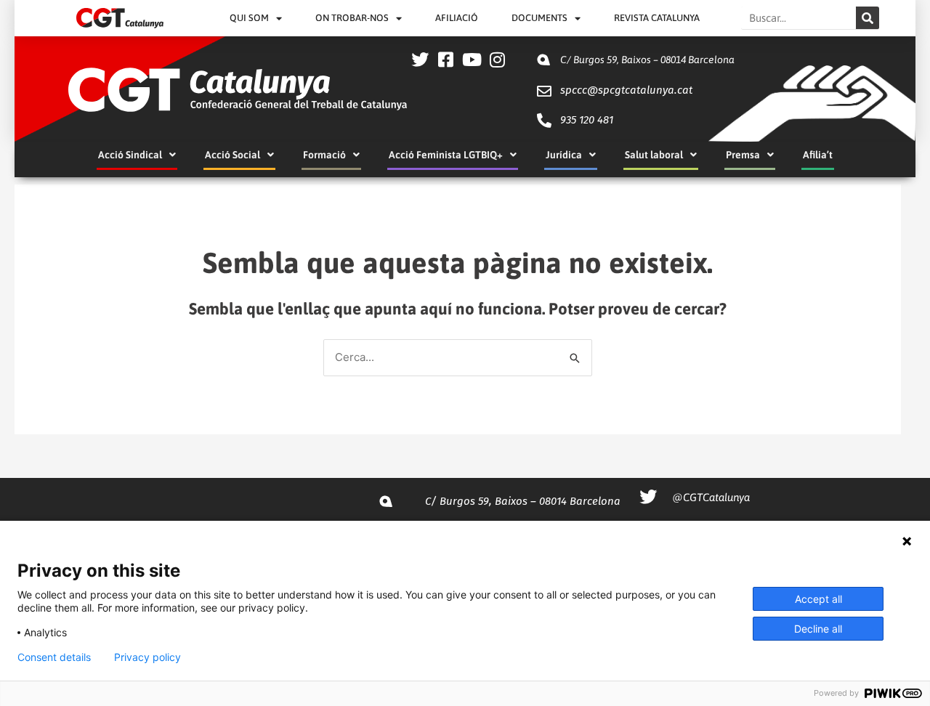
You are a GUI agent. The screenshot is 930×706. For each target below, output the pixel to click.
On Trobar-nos (352, 17)
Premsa (743, 155)
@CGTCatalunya (711, 497)
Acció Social (232, 155)
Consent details (54, 657)
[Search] (867, 18)
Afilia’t (818, 155)
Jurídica (564, 155)
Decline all (818, 628)
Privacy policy (147, 657)
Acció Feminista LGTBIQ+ (446, 155)
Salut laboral (654, 155)
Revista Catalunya (657, 17)
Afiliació (456, 17)
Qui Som (249, 17)
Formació (324, 155)
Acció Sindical (130, 155)
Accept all (818, 599)
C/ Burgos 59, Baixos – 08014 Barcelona (647, 59)
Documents (539, 17)
